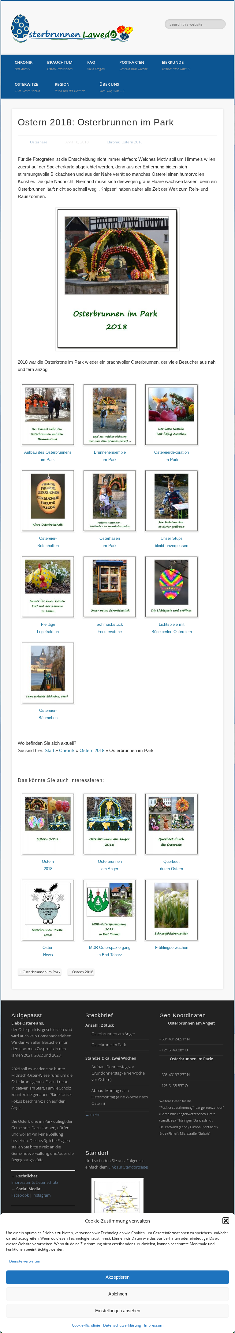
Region (70, 87)
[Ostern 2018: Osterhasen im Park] (110, 531)
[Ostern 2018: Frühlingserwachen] (171, 940)
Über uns (111, 87)
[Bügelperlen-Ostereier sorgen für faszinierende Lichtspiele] (171, 617)
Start (49, 750)
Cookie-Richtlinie (86, 1325)
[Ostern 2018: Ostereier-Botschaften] (48, 531)
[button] (226, 1221)
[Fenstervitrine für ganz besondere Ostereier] (110, 617)
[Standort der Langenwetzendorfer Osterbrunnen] (117, 1208)
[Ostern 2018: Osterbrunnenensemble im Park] (110, 445)
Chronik (23, 65)
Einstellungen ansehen (117, 1310)
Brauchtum (60, 65)
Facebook (20, 1195)
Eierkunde (176, 65)
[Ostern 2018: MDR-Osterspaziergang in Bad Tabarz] (110, 940)
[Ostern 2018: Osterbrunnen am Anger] (110, 854)
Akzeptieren (117, 1277)
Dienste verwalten (24, 1261)
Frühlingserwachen (171, 948)
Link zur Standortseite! (128, 1167)
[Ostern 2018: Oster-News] (171, 854)
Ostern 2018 (132, 142)
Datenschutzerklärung (122, 1325)
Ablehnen (117, 1293)
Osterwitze (27, 87)
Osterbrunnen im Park (41, 972)
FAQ (96, 65)
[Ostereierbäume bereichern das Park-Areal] (48, 703)
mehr (92, 1114)
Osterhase (38, 142)
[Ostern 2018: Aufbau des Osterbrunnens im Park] (48, 445)
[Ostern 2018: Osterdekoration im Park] (171, 445)
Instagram (41, 1195)
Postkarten (133, 65)
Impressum (153, 1325)
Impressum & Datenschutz (34, 1182)
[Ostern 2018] (48, 854)
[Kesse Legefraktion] (48, 617)
